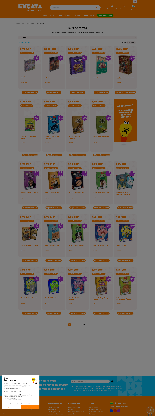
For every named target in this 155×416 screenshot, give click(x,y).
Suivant (84, 325)
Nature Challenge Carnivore (74, 137)
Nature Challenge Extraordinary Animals (123, 298)
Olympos (48, 77)
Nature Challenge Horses (101, 192)
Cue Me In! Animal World (29, 298)
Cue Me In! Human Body (100, 245)
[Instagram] (115, 410)
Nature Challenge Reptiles (101, 136)
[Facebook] (111, 410)
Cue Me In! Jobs (121, 245)
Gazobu (23, 77)
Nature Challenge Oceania (29, 245)
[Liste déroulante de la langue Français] (135, 1)
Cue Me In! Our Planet (52, 298)
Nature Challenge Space (76, 192)
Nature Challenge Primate (29, 192)
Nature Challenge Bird (52, 192)
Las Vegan (96, 77)
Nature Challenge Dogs (76, 245)
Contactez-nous (120, 403)
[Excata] (32, 7)
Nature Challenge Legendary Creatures (123, 193)
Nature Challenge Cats (52, 245)
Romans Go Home (74, 77)
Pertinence (130, 42)
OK (112, 381)
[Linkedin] (118, 410)
